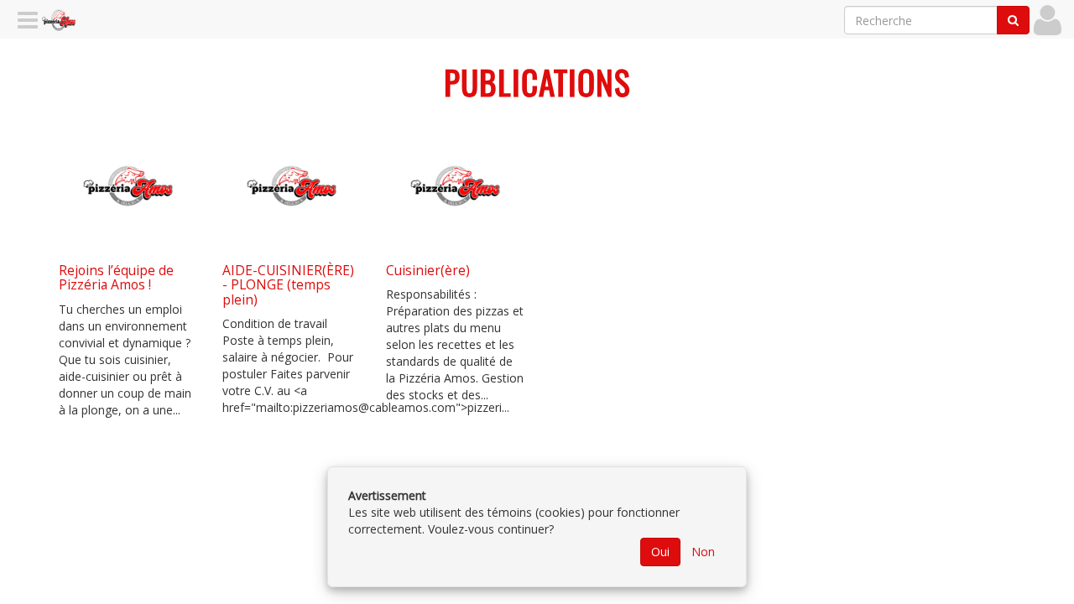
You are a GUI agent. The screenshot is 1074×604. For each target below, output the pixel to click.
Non (703, 552)
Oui (660, 552)
